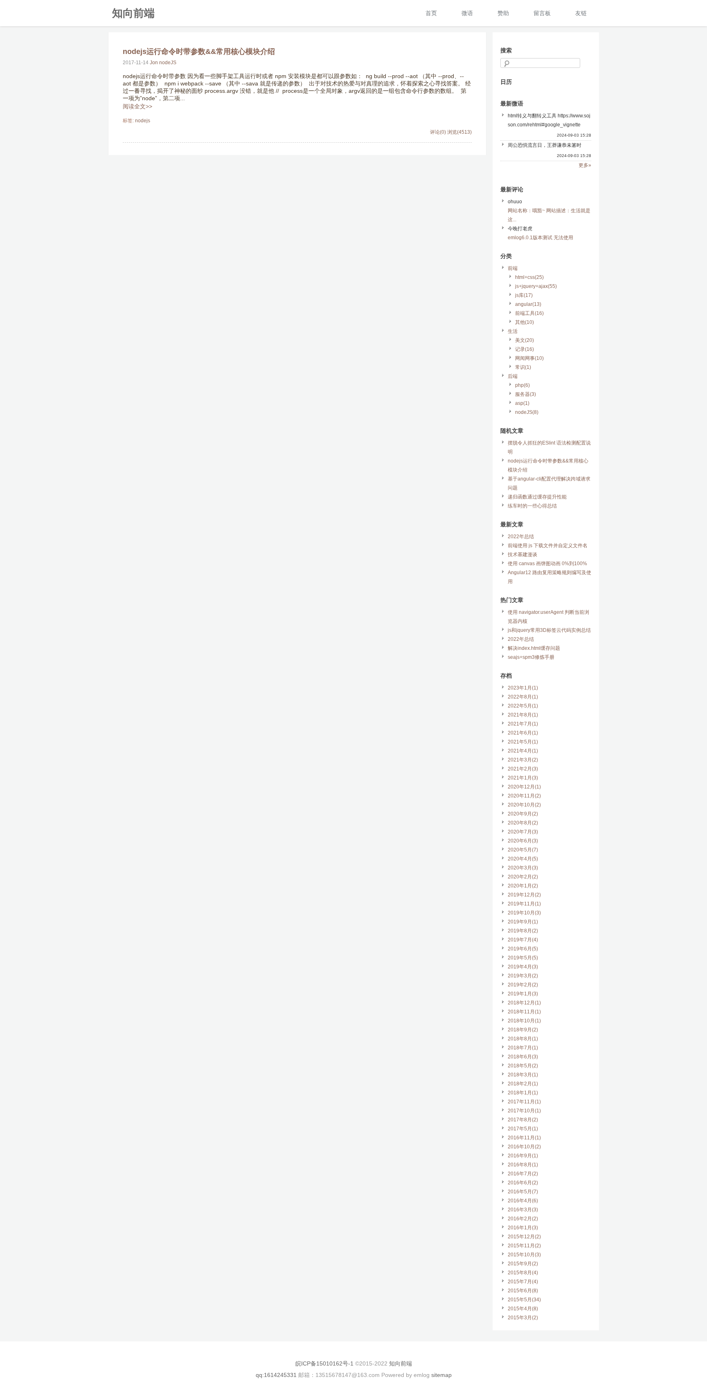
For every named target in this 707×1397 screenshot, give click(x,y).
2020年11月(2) (524, 796)
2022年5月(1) (523, 706)
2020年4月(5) (523, 859)
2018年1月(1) (523, 1093)
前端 (513, 268)
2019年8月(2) (523, 931)
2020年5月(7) (523, 850)
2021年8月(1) (523, 715)
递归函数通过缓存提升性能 (537, 497)
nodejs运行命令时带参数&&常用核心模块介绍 (199, 51)
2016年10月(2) (524, 1147)
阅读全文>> (137, 106)
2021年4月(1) (523, 751)
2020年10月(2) (524, 805)
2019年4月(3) (523, 967)
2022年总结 (521, 536)
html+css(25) (529, 277)
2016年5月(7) (523, 1192)
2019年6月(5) (523, 949)
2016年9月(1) (523, 1156)
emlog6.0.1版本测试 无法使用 (540, 237)
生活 (513, 331)
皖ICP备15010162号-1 (324, 1363)
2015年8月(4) (523, 1273)
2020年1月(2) (523, 886)
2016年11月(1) (524, 1138)
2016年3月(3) (523, 1210)
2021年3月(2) (523, 760)
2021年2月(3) (523, 769)
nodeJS (167, 62)
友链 (581, 13)
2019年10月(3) (524, 913)
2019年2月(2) (523, 985)
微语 (467, 13)
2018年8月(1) (523, 1039)
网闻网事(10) (529, 358)
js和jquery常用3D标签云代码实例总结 (549, 630)
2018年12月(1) (524, 1003)
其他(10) (524, 322)
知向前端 (133, 12)
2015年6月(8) (523, 1291)
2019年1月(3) (523, 994)
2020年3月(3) (523, 868)
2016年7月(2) (523, 1174)
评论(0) (438, 132)
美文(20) (524, 340)
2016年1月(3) (523, 1228)
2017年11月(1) (524, 1102)
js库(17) (524, 295)
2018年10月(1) (524, 1021)
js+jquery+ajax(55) (536, 286)
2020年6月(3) (523, 841)
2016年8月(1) (523, 1165)
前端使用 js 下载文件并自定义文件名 (548, 545)
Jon (154, 62)
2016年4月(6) (523, 1201)
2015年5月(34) (524, 1300)
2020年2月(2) (523, 877)
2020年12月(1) (524, 787)
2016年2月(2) (523, 1219)
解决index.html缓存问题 (534, 648)
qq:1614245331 (276, 1375)
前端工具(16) (529, 313)
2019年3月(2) (523, 976)
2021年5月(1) (523, 742)
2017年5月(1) (523, 1129)
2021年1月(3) (523, 778)
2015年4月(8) (523, 1309)
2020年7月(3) (523, 832)
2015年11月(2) (524, 1246)
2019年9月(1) (523, 922)
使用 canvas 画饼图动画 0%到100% (547, 563)
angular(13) (528, 304)
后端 (513, 376)
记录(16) (524, 349)
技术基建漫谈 (522, 554)
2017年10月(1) (524, 1111)
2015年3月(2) (523, 1318)
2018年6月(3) (523, 1057)
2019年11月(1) (524, 904)
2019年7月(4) (523, 940)
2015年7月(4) (523, 1282)
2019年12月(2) (524, 895)
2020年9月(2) (523, 814)
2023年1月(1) (523, 688)
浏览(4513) (459, 132)
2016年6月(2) (523, 1183)
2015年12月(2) (524, 1237)
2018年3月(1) (523, 1075)
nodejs (142, 121)
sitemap (441, 1375)
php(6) (522, 385)
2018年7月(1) (523, 1048)
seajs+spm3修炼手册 (531, 657)
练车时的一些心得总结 (532, 506)
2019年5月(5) (523, 958)
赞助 (503, 13)
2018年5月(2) (523, 1066)
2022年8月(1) (523, 697)
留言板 (542, 13)
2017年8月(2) (523, 1120)
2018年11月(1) (524, 1012)
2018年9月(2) (523, 1030)
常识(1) (523, 367)
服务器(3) (525, 394)
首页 (431, 13)
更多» (585, 165)
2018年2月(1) (523, 1084)
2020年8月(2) (523, 823)
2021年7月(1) (523, 724)
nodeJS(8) (526, 412)
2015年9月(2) (523, 1264)
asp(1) (522, 403)
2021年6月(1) (523, 733)
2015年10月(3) (524, 1255)
